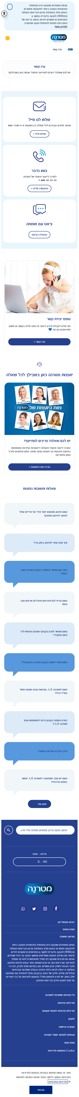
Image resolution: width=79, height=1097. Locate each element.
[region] (38, 1082)
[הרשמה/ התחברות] (6, 38)
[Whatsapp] (22, 909)
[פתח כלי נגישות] (3, 13)
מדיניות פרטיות (64, 1002)
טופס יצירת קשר (57, 319)
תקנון (70, 1018)
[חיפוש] (16, 38)
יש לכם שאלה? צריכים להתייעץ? (46, 441)
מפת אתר (68, 1042)
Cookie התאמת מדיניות (60, 1050)
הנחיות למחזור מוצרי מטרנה (58, 1034)
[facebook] (55, 909)
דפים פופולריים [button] (65, 922)
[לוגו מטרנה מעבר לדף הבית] (57, 38)
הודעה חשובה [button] (65, 936)
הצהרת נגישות (65, 1026)
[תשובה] (13, 513)
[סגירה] (8, 7)
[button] (38, 513)
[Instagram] (44, 909)
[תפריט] (70, 38)
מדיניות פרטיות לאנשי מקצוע (57, 1010)
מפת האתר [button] (67, 929)
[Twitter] (33, 909)
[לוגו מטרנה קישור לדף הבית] (38, 889)
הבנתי (39, 1089)
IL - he (41, 861)
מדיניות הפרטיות (56, 1081)
